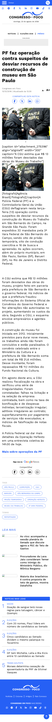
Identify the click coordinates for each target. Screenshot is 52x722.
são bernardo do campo (28, 493)
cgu (37, 487)
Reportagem (10, 517)
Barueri (8, 493)
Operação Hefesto (36, 500)
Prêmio (41, 34)
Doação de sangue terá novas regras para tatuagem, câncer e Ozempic (26, 610)
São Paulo (9, 487)
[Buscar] (48, 3)
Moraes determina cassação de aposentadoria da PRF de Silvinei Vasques (27, 669)
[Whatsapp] (3, 8)
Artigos (29, 696)
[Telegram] (9, 8)
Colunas (19, 696)
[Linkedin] (26, 8)
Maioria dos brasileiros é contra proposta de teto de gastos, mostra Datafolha (34, 581)
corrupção (25, 487)
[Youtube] (37, 8)
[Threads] (49, 8)
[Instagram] (31, 8)
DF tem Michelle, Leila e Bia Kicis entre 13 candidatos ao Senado (27, 654)
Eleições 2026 (26, 34)
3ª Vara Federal (36, 506)
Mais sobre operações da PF (22, 451)
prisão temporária (13, 500)
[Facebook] (14, 8)
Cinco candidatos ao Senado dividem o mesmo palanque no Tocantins (25, 639)
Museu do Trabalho (13, 506)
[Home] (26, 15)
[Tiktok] (43, 8)
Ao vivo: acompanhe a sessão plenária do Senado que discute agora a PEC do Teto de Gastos (34, 542)
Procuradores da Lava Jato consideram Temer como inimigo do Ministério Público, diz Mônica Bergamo (34, 562)
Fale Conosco (41, 696)
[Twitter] (20, 8)
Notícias (12, 34)
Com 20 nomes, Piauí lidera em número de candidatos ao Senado (27, 625)
